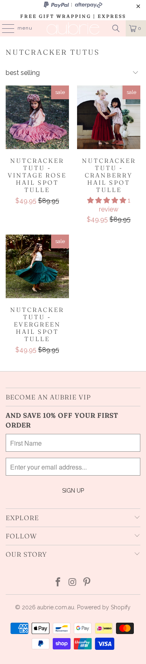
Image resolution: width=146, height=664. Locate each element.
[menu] (4, 28)
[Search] (116, 28)
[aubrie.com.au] (73, 28)
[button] (106, 200)
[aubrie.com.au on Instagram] (73, 582)
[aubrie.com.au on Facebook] (58, 582)
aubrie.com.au (55, 607)
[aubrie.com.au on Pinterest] (87, 582)
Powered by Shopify (104, 607)
